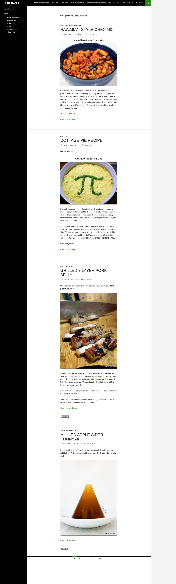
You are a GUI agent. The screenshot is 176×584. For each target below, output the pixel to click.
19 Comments (88, 279)
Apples (65, 549)
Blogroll (55, 3)
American (64, 25)
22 (91, 559)
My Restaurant (97, 376)
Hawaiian (77, 25)
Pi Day (79, 215)
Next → (100, 559)
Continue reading (68, 119)
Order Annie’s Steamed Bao (96, 3)
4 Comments (88, 145)
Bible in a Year (11, 23)
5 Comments (92, 34)
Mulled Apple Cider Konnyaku (81, 437)
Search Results (127, 3)
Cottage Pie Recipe (81, 140)
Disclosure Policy (77, 3)
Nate (78, 145)
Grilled (65, 416)
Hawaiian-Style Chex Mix (87, 29)
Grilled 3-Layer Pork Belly (83, 272)
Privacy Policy (114, 3)
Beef (71, 136)
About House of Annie (41, 3)
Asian (71, 25)
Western (72, 431)
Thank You (140, 3)
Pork (71, 266)
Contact (65, 3)
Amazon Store (11, 20)
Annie (81, 34)
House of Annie (11, 3)
